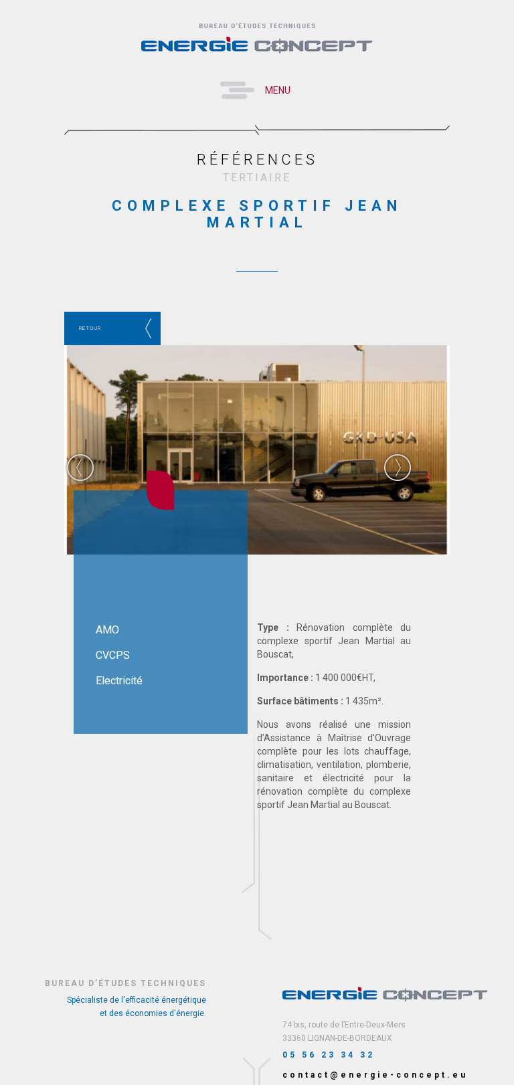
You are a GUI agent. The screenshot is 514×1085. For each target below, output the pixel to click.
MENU (277, 90)
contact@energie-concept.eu (375, 1075)
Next (397, 468)
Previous (80, 468)
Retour (90, 328)
